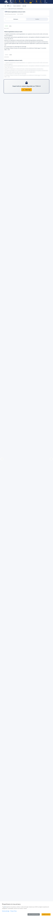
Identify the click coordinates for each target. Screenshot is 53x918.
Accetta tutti (46, 914)
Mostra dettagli (5, 911)
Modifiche (37, 19)
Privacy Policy (13, 911)
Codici (10, 6)
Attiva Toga (27, 89)
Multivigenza (15, 19)
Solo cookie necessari (34, 914)
